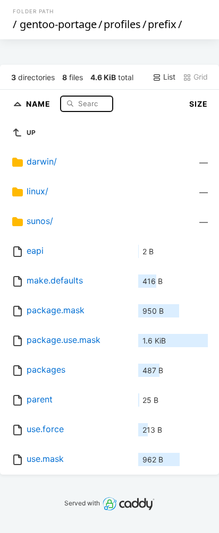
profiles (122, 24)
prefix (162, 24)
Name (39, 103)
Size (198, 103)
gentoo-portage (58, 24)
